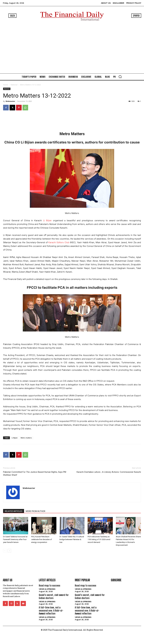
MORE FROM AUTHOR (35, 511)
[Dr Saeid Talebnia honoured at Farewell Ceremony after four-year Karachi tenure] (15, 525)
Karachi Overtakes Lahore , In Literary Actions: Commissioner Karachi (109, 472)
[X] (12, 107)
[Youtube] (23, 603)
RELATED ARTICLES (13, 511)
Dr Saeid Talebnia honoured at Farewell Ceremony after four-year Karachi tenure (15, 539)
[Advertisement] (72, 47)
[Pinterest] (19, 107)
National (14, 85)
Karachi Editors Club (58, 242)
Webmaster (10, 101)
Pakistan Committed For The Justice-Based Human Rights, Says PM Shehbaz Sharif (34, 473)
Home (5, 85)
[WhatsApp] (25, 107)
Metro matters (26, 438)
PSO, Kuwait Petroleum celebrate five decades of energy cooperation (41, 539)
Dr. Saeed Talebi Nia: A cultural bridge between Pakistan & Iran (71, 539)
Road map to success (49, 585)
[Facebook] (6, 107)
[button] (120, 76)
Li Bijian (47, 220)
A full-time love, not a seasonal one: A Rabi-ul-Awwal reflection (51, 610)
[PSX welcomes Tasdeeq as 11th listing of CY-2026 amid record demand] (100, 525)
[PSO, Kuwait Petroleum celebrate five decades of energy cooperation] (43, 525)
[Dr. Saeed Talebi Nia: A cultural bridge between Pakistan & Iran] (72, 525)
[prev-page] (5, 550)
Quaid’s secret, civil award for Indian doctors (54, 596)
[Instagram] (11, 603)
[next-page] (9, 550)
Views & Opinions (47, 589)
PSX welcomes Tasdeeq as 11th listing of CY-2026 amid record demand (99, 539)
